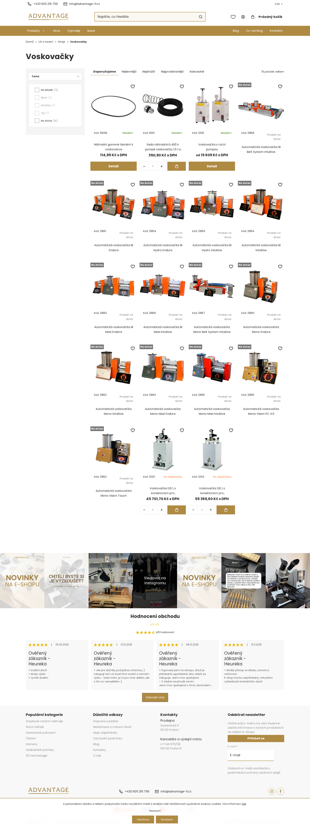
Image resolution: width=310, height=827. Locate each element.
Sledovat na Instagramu (155, 580)
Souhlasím (167, 819)
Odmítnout (143, 819)
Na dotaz (49, 121)
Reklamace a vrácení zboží (112, 727)
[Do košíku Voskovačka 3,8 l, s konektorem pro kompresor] (226, 509)
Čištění (31, 738)
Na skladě (49, 90)
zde (244, 804)
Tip (44, 113)
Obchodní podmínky (107, 738)
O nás (97, 756)
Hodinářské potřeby (40, 750)
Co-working (254, 31)
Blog (236, 31)
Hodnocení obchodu (155, 616)
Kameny (31, 744)
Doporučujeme (104, 72)
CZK (277, 4)
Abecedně (196, 72)
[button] (161, 166)
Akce (56, 31)
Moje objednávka (105, 733)
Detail (114, 166)
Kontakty (276, 31)
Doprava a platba (105, 721)
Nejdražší (148, 72)
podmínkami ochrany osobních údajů (254, 773)
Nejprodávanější (172, 72)
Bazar (91, 31)
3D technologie (36, 756)
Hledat (200, 17)
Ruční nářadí (35, 727)
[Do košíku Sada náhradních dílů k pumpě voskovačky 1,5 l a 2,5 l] (176, 166)
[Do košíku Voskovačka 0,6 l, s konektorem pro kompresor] (176, 509)
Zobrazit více (155, 697)
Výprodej (73, 31)
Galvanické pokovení (41, 733)
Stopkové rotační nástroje (44, 721)
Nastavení (155, 810)
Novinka (47, 105)
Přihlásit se (255, 738)
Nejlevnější (129, 72)
